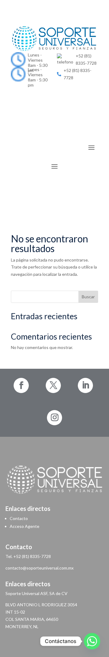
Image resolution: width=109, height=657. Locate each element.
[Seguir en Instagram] (54, 417)
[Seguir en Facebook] (21, 385)
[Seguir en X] (53, 385)
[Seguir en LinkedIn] (54, 86)
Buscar (88, 296)
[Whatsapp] (92, 641)
